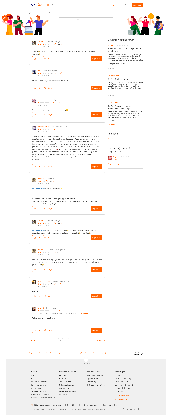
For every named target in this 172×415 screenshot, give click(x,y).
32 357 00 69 (122, 400)
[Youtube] (131, 409)
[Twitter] (127, 409)
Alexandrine (42, 250)
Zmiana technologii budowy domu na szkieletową (124, 49)
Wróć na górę (86, 363)
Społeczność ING (30, 13)
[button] (34, 58)
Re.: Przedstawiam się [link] (66, 13)
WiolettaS (41, 179)
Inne (41, 13)
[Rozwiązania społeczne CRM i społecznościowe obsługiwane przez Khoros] (138, 354)
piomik (40, 100)
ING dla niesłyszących (42, 405)
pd (39, 71)
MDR (72, 405)
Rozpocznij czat (123, 396)
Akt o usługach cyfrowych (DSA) (95, 353)
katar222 (41, 308)
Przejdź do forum (114, 124)
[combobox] (86, 19)
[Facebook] (123, 409)
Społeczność (54, 5)
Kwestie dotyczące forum (51, 13)
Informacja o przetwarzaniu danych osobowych (66, 353)
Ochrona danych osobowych (87, 405)
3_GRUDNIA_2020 (44, 281)
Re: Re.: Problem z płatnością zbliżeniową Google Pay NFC (120, 107)
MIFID (66, 405)
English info (57, 405)
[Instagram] (135, 409)
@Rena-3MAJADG (38, 188)
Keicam (40, 42)
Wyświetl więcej (113, 164)
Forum (117, 5)
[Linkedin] (139, 409)
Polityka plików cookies (109, 405)
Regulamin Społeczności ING (38, 353)
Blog (126, 5)
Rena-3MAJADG (43, 126)
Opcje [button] (50, 59)
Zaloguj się (137, 5)
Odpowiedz (96, 59)
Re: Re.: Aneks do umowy (119, 79)
